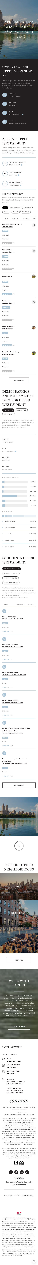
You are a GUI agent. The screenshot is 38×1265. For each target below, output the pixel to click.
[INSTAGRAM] (16, 1172)
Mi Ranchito (6, 276)
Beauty (16, 212)
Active (7, 212)
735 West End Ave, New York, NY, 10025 (14, 675)
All (6, 207)
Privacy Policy (28, 1195)
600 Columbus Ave (8, 354)
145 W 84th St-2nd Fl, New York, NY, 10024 (14, 763)
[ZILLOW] (27, 1172)
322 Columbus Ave (8, 303)
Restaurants (15, 207)
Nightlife (26, 212)
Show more (19, 380)
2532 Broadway (7, 329)
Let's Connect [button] (19, 1027)
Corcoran (23, 1109)
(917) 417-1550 (11, 1067)
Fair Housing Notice (9, 1107)
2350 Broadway (7, 226)
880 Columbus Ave (8, 252)
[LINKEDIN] (22, 1172)
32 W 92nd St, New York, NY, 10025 (12, 619)
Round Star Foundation (10, 352)
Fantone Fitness (7, 326)
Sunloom (5, 301)
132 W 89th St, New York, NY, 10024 (12, 733)
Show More (19, 785)
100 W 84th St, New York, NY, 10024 (12, 647)
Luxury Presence (19, 1185)
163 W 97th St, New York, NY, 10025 (12, 702)
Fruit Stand (6, 250)
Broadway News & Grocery (11, 224)
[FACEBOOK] (11, 1172)
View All (19, 960)
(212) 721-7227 (11, 1073)
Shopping (28, 207)
